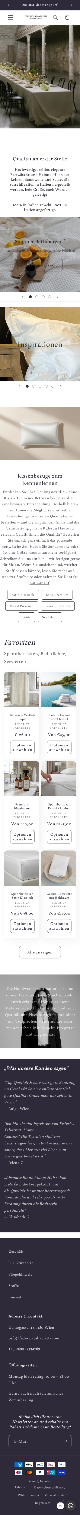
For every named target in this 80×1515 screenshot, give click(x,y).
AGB (64, 1495)
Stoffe (14, 1285)
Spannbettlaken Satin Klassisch (22, 895)
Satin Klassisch (23, 595)
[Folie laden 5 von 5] (53, 386)
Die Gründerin (21, 1262)
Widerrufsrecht (28, 1495)
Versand (50, 1495)
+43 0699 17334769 (24, 1348)
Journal (15, 1297)
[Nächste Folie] (57, 296)
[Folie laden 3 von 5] (40, 386)
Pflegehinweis (20, 1274)
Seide (27, 617)
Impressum (43, 1503)
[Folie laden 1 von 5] (27, 386)
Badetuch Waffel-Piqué (22, 717)
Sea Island (50, 617)
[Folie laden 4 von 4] (50, 296)
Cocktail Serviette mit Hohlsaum (59, 895)
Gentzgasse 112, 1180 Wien (31, 1327)
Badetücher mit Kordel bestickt (59, 717)
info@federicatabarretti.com (34, 1337)
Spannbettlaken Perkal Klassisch (59, 806)
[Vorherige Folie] (22, 296)
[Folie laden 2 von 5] (34, 386)
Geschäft (16, 1251)
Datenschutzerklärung (49, 1487)
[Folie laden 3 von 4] (43, 296)
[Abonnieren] (65, 1441)
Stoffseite (24, 576)
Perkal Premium (22, 606)
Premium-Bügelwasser (22, 806)
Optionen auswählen (22, 747)
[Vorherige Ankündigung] (8, 5)
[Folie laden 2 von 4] (37, 296)
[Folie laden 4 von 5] (46, 386)
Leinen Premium (57, 606)
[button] (11, 17)
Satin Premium (57, 595)
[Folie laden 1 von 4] (30, 296)
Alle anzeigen (40, 952)
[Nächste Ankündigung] (71, 5)
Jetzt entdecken (40, 264)
